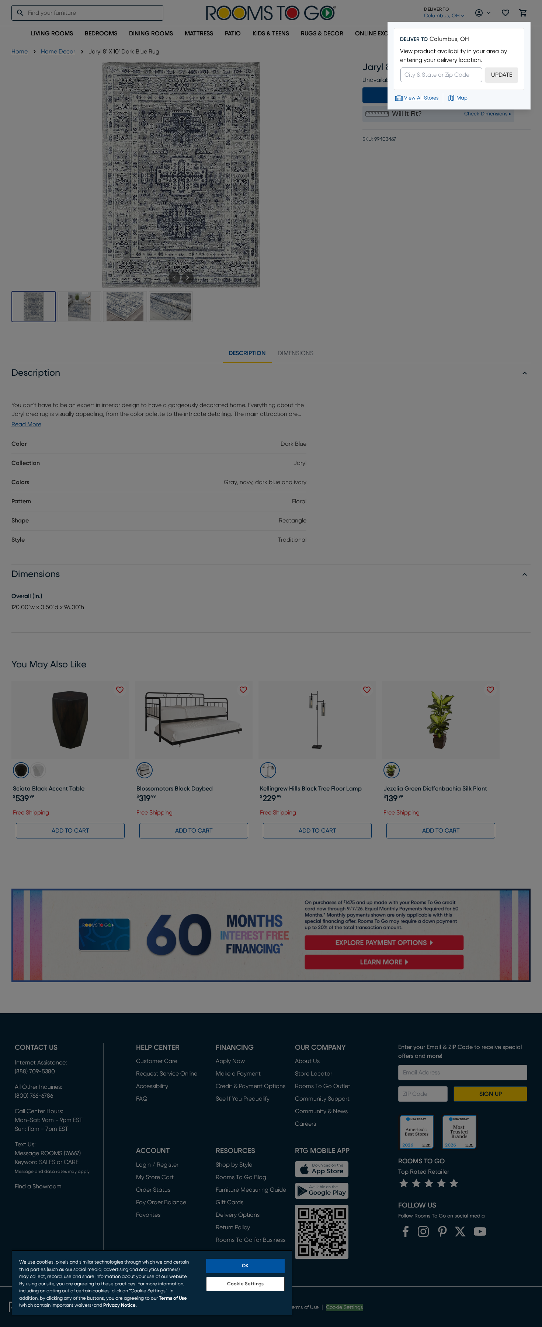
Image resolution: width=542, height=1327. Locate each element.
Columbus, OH (449, 39)
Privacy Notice (119, 1305)
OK (245, 1266)
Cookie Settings (245, 1284)
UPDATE (501, 75)
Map (462, 98)
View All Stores (421, 98)
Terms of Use (173, 1298)
